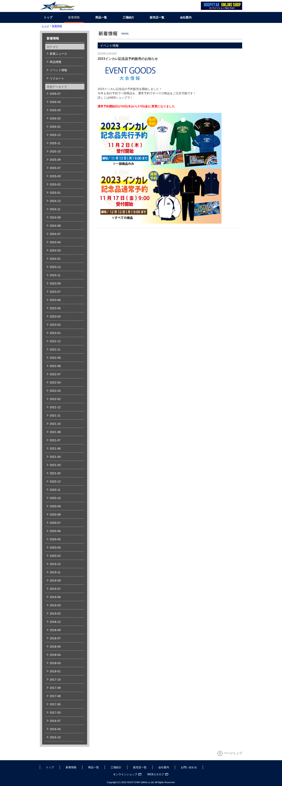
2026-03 (55, 110)
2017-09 (55, 687)
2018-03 (55, 663)
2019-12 (55, 564)
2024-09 (55, 217)
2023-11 (55, 275)
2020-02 (55, 555)
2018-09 (55, 630)
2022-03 (55, 390)
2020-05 (55, 539)
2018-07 (55, 638)
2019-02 (55, 613)
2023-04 (55, 316)
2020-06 (55, 531)
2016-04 (55, 729)
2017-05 (55, 704)
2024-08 (55, 225)
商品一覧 (101, 17)
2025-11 (55, 143)
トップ (48, 17)
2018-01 (55, 671)
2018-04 (55, 654)
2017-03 (55, 712)
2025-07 (55, 168)
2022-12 (55, 341)
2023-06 (55, 300)
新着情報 (74, 17)
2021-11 (55, 415)
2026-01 (55, 126)
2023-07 (55, 291)
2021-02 (55, 473)
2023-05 (55, 308)
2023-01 (55, 333)
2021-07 (55, 440)
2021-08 (55, 432)
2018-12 (55, 621)
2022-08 (55, 366)
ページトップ (233, 753)
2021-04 (55, 456)
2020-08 (55, 514)
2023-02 (55, 324)
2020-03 (55, 547)
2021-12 (55, 407)
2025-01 (55, 192)
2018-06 (55, 646)
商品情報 (55, 62)
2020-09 (55, 506)
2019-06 (55, 597)
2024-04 (55, 242)
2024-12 (55, 201)
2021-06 (55, 448)
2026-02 (55, 118)
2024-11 (55, 209)
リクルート (57, 78)
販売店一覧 (157, 17)
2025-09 (55, 159)
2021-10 (55, 423)
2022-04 (55, 382)
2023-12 (55, 267)
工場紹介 (128, 17)
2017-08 (55, 696)
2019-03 (55, 605)
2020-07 (55, 522)
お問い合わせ (189, 767)
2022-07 (55, 374)
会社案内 (186, 17)
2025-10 (55, 151)
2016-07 (55, 720)
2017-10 (55, 679)
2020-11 (55, 489)
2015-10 (55, 737)
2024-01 (55, 258)
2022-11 (55, 349)
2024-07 (55, 234)
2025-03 (55, 176)
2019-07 (55, 588)
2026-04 (55, 102)
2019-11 (55, 572)
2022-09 (55, 357)
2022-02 (55, 399)
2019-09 (55, 580)
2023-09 (55, 283)
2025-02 (55, 184)
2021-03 (55, 465)
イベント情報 (58, 70)
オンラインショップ (125, 774)
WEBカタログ (155, 774)
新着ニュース (58, 53)
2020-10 (55, 498)
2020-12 (55, 481)
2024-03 (55, 250)
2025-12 (55, 135)
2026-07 (55, 93)
